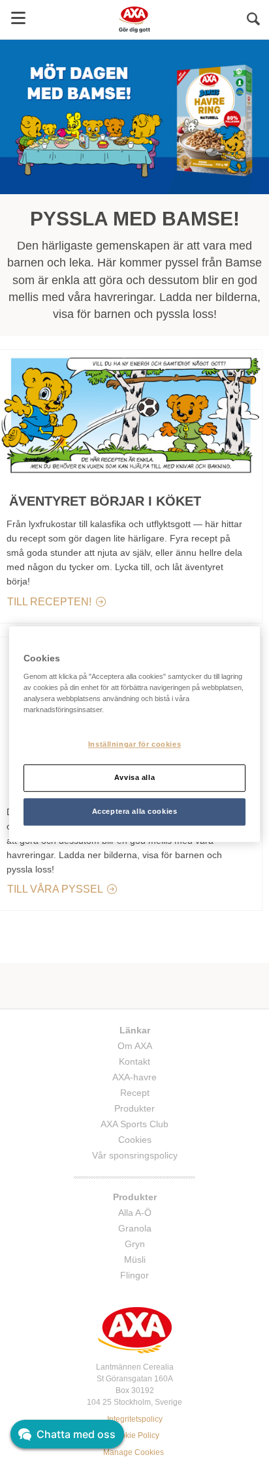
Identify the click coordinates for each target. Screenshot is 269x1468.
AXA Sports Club (134, 1124)
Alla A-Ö (134, 1212)
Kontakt (134, 1061)
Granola (134, 1228)
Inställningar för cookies (134, 745)
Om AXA (135, 1046)
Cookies (134, 1139)
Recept (135, 1092)
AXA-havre (134, 1077)
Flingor (134, 1275)
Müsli (135, 1259)
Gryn (135, 1244)
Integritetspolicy (135, 1419)
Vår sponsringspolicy (135, 1155)
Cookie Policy (134, 1435)
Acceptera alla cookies (135, 811)
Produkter (134, 1108)
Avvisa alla (134, 777)
